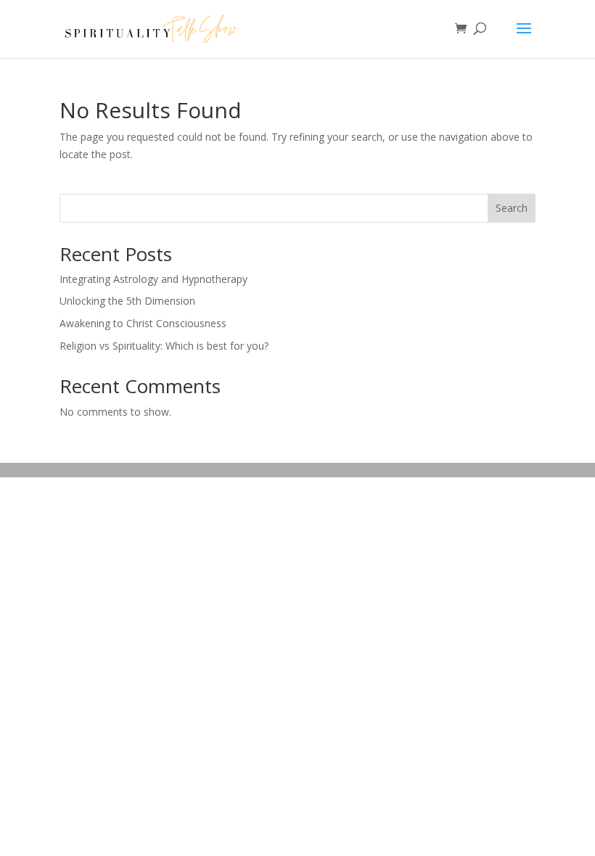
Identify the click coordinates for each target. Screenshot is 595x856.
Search (512, 208)
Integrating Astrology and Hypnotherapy (153, 279)
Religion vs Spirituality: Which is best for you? (164, 346)
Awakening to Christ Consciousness (143, 323)
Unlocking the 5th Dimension (127, 301)
